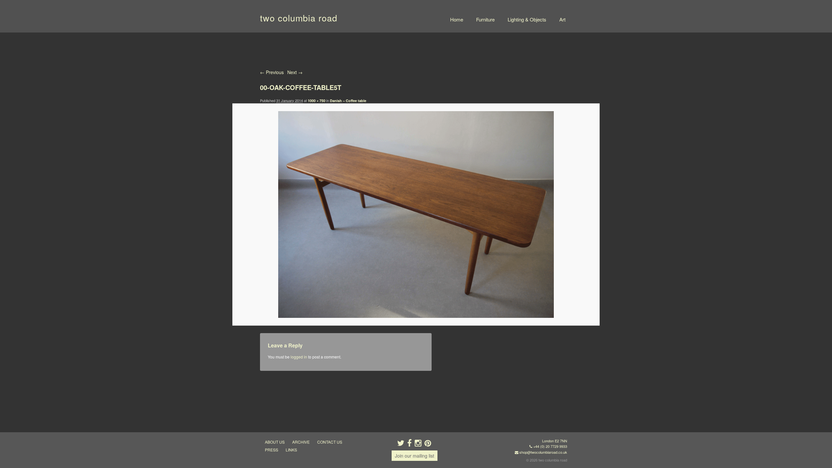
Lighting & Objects (527, 19)
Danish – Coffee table (348, 100)
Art (562, 19)
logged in (299, 356)
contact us (329, 442)
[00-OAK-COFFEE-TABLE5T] (416, 214)
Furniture (485, 19)
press (271, 449)
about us (275, 442)
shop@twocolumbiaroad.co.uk (543, 452)
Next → (295, 72)
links (291, 449)
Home (456, 19)
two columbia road (298, 17)
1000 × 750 (316, 100)
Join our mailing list (414, 455)
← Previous (272, 72)
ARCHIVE (301, 442)
